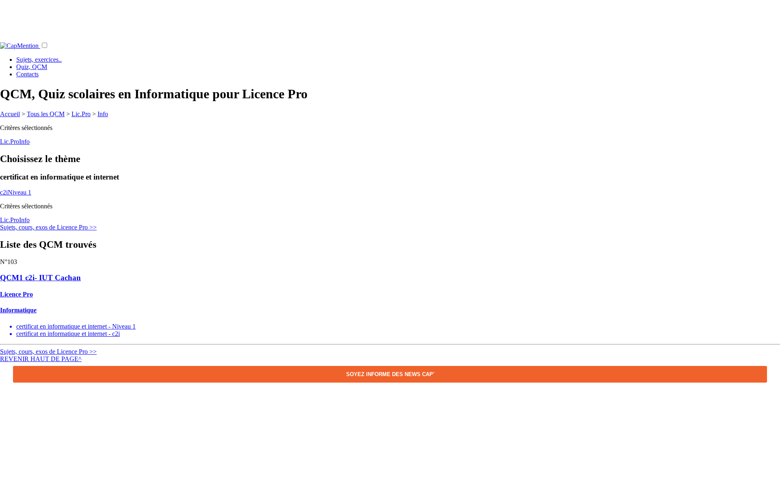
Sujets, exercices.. (39, 59)
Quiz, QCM (31, 66)
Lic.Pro (81, 113)
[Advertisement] (390, 18)
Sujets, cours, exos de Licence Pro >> (48, 227)
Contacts (27, 74)
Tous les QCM (46, 113)
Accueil (10, 113)
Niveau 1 (19, 192)
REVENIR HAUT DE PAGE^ (41, 358)
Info (103, 113)
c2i (4, 192)
